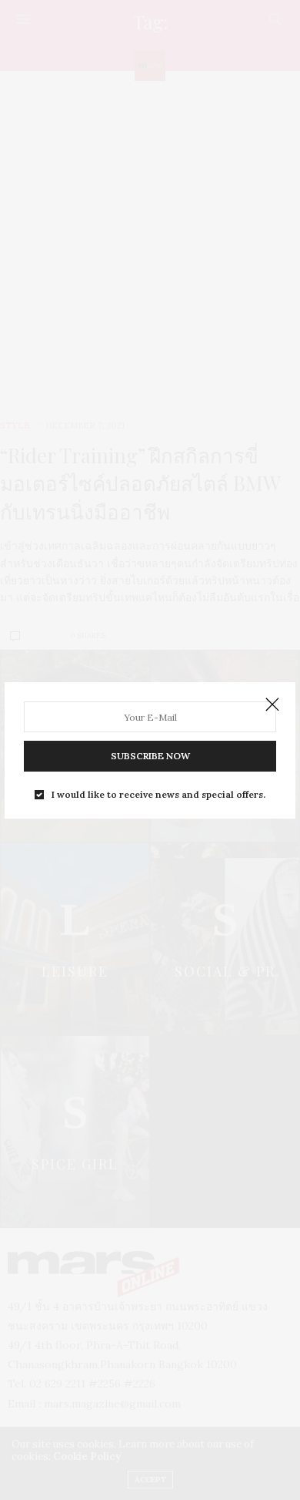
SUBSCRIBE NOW (150, 756)
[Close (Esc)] (272, 705)
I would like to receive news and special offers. (158, 794)
